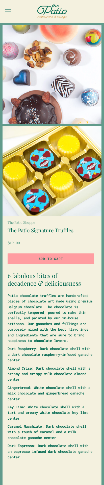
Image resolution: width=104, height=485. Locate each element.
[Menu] (8, 11)
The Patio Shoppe (21, 222)
